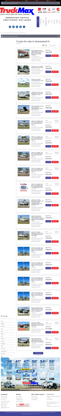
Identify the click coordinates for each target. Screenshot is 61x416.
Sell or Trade (34, 396)
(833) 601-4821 (52, 402)
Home (2, 32)
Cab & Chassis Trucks (5, 401)
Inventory (38, 22)
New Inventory (4, 396)
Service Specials (19, 401)
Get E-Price (55, 55)
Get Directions (50, 399)
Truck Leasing (40, 22)
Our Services (18, 396)
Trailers (43, 21)
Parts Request (19, 398)
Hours (58, 402)
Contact (59, 21)
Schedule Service (19, 399)
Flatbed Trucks (4, 406)
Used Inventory (4, 398)
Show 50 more (38, 355)
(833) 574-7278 (52, 406)
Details (48, 55)
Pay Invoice (57, 22)
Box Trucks (3, 399)
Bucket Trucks (4, 404)
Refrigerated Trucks (5, 407)
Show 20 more (38, 353)
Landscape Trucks (4, 402)
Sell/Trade (54, 22)
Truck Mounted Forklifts (46, 21)
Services (48, 21)
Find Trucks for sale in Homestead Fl (10, 32)
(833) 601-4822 (53, 403)
